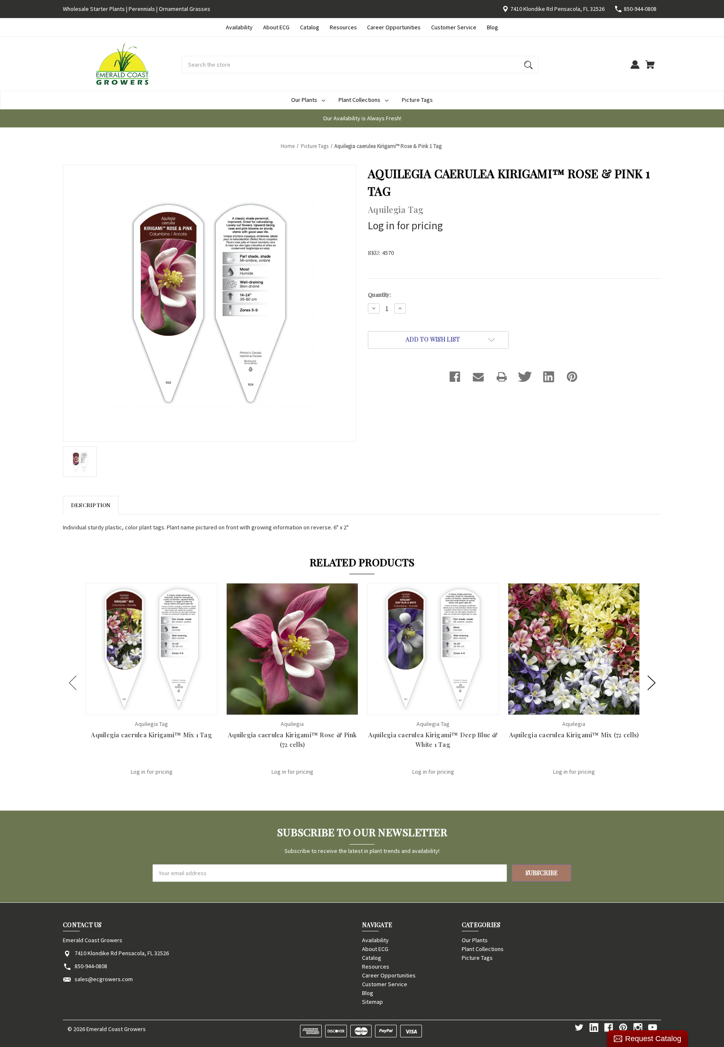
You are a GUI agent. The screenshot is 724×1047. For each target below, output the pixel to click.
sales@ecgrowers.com (104, 979)
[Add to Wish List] (162, 707)
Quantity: (379, 294)
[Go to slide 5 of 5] (73, 682)
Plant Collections (359, 100)
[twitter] (579, 1027)
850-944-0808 (640, 9)
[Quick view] (140, 707)
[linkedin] (594, 1027)
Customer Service (453, 27)
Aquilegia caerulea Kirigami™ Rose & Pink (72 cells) (292, 740)
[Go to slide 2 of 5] (651, 682)
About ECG (276, 27)
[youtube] (652, 1027)
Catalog (309, 27)
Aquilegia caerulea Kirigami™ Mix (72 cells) (574, 735)
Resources (343, 27)
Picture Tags (417, 100)
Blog (492, 27)
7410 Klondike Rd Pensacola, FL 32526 (557, 9)
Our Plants (304, 100)
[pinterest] (623, 1027)
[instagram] (638, 1027)
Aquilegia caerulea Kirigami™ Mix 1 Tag (151, 735)
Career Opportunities (394, 27)
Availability (239, 27)
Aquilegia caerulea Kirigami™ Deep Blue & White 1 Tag (433, 740)
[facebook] (608, 1027)
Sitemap (372, 1002)
